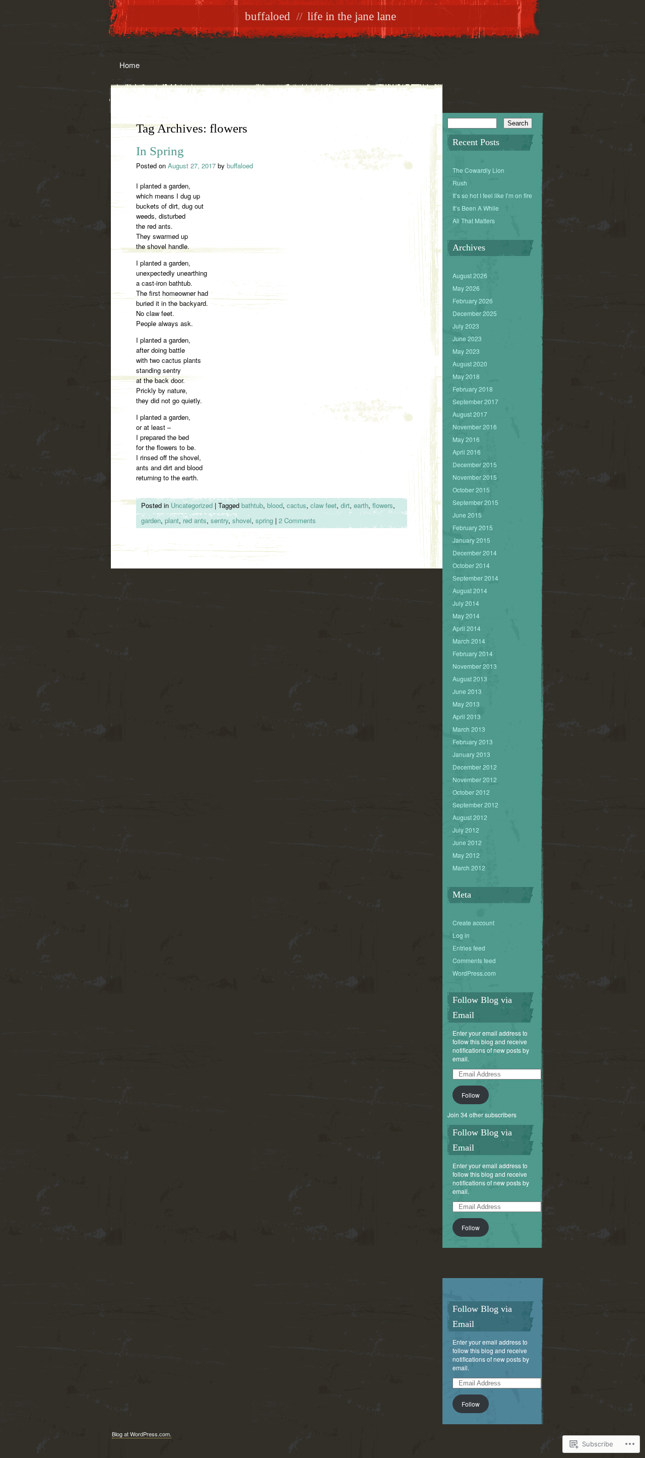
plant (172, 520)
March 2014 (469, 641)
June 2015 (467, 515)
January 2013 (471, 754)
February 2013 (473, 741)
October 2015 (471, 489)
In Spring (160, 151)
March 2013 (469, 729)
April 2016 (467, 452)
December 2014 (475, 552)
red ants (195, 520)
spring (264, 520)
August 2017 (470, 414)
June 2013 (467, 691)
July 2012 (466, 830)
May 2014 (466, 615)
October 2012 (471, 792)
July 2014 (466, 603)
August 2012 (470, 817)
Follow (471, 1095)
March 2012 (469, 867)
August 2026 (470, 275)
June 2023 (467, 338)
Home (129, 64)
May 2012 (466, 855)
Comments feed (474, 960)
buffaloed (267, 16)
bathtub (252, 505)
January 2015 (471, 540)
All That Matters (474, 220)
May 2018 (466, 376)
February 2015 (473, 527)
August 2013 (470, 678)
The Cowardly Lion (478, 170)
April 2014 (467, 628)
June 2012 (467, 842)
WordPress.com (474, 973)
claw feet (323, 505)
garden (151, 520)
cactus (296, 505)
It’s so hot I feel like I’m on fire (492, 195)
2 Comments (297, 520)
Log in (461, 935)
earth (361, 505)
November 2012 (475, 779)
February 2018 (473, 389)
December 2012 (475, 767)
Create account (473, 922)
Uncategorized (192, 505)
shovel (241, 520)
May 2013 (466, 704)
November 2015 (475, 477)
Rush (460, 182)
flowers (382, 505)
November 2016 (475, 426)
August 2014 (470, 590)
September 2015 (475, 502)
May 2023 (466, 351)
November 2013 (475, 666)
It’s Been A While (476, 208)
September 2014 (475, 578)
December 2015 (475, 464)
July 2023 (466, 326)
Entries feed (469, 947)
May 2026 (466, 288)
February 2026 (473, 300)
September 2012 (475, 804)
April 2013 (467, 716)
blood (275, 505)
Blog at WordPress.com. (141, 1434)
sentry (219, 520)
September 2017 (475, 401)
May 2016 (466, 439)
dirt (345, 505)
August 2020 (470, 363)
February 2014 (473, 653)
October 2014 (471, 565)
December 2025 (475, 313)
